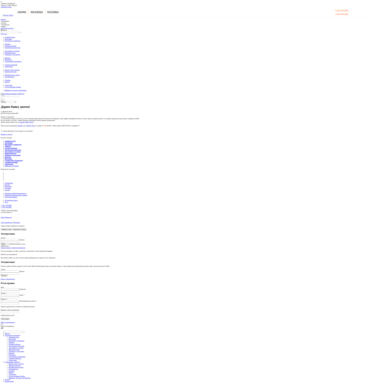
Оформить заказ (6, 7)
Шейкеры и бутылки (12, 166)
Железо (7, 82)
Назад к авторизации (8, 279)
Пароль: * (4, 299)
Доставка (53, 12)
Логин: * (4, 293)
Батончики (8, 39)
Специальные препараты (13, 61)
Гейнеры (8, 44)
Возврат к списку (6, 134)
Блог (6, 202)
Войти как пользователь (9, 254)
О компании (9, 183)
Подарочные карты (11, 200)
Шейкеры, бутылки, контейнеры (16, 90)
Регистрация (5, 319)
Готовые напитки (10, 46)
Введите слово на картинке (10, 310)
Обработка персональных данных (16, 195)
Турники (8, 80)
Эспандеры (8, 85)
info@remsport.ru (6, 217)
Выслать (4, 275)
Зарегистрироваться (18, 248)
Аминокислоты (10, 37)
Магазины (37, 12)
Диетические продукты (12, 48)
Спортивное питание (12, 335)
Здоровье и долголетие (12, 54)
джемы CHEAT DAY (26, 122)
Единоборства (9, 77)
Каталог (7, 185)
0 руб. (4, 34)
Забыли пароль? (6, 248)
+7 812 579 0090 (341, 10)
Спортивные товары (12, 362)
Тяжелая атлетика (10, 72)
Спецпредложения (11, 65)
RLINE (20, 126)
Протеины (8, 60)
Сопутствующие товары (13, 87)
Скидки (21, 12)
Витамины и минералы (12, 41)
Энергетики (9, 66)
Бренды (3, 19)
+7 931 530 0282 (341, 14)
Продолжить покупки (19, 229)
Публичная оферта (11, 197)
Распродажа (9, 28)
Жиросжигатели (10, 53)
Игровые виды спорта (12, 75)
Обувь (3, 28)
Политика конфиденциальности (15, 193)
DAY (33, 126)
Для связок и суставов (12, 51)
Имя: (2, 287)
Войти (3, 244)
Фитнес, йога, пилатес (12, 70)
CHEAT (29, 126)
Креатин (7, 58)
